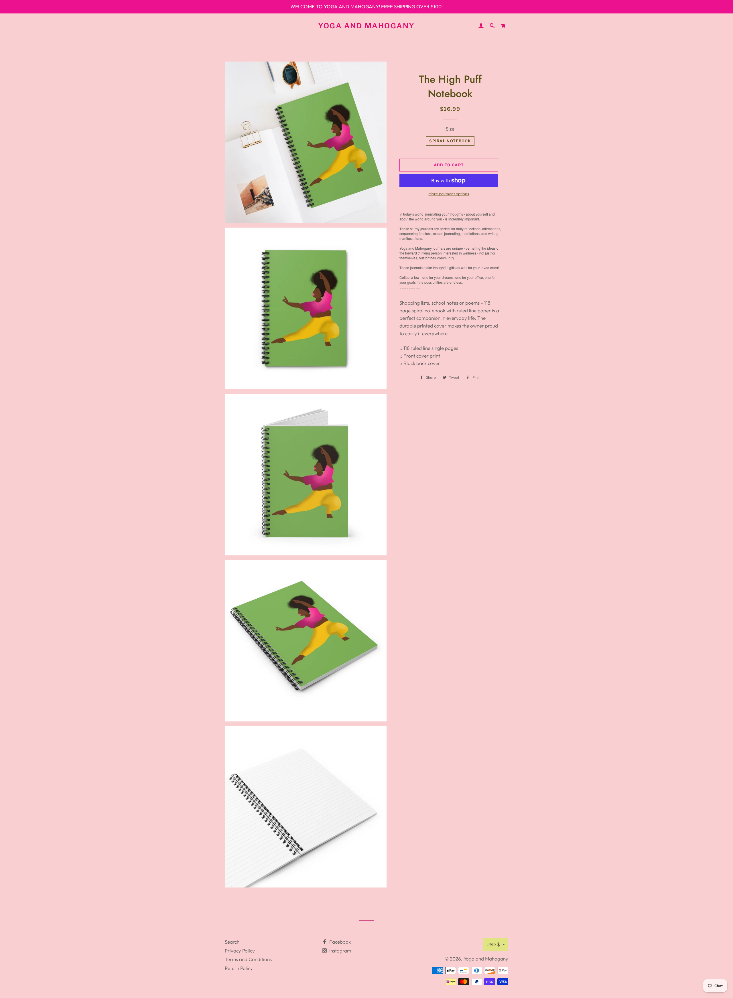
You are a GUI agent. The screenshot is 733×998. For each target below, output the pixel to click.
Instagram (339, 951)
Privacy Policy (240, 951)
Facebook (339, 942)
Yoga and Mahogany (366, 25)
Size (450, 129)
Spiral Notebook (450, 141)
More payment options (448, 193)
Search (232, 942)
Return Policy (239, 968)
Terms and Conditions (248, 959)
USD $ (493, 944)
